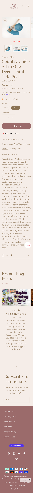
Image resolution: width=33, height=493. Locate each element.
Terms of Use (9, 437)
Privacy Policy (10, 432)
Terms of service (11, 482)
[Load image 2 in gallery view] (16, 48)
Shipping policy (24, 482)
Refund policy (14, 479)
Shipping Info (10, 417)
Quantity (5, 113)
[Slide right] (31, 49)
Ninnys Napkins (15, 476)
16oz (16, 108)
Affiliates (8, 427)
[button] (4, 6)
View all (5, 283)
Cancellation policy (17, 489)
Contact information (17, 485)
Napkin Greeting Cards (16, 312)
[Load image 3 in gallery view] (24, 48)
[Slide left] (2, 49)
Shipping (5, 88)
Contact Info (9, 412)
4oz (7, 108)
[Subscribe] (26, 400)
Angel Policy (9, 422)
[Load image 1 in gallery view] (8, 48)
